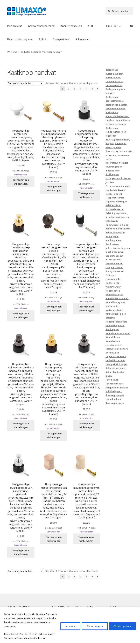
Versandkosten (20, 174)
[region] (70, 625)
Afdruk (43, 39)
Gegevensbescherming (41, 26)
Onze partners (61, 39)
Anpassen (70, 626)
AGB (90, 26)
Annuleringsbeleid (71, 26)
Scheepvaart (82, 39)
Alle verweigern (95, 626)
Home (14, 51)
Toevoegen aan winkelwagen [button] (21, 181)
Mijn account (14, 26)
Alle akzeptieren (122, 626)
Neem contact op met (20, 39)
